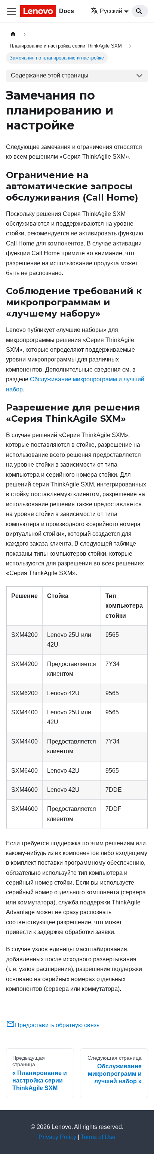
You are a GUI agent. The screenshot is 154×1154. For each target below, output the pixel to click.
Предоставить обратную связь (57, 1025)
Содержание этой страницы (50, 75)
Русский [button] (111, 11)
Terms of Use (98, 1137)
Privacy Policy (57, 1137)
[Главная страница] (13, 34)
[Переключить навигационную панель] (11, 11)
